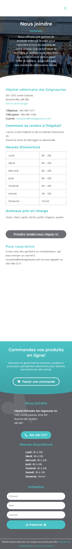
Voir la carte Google (17, 103)
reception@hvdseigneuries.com (33, 118)
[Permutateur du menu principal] (65, 8)
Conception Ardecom (43, 545)
